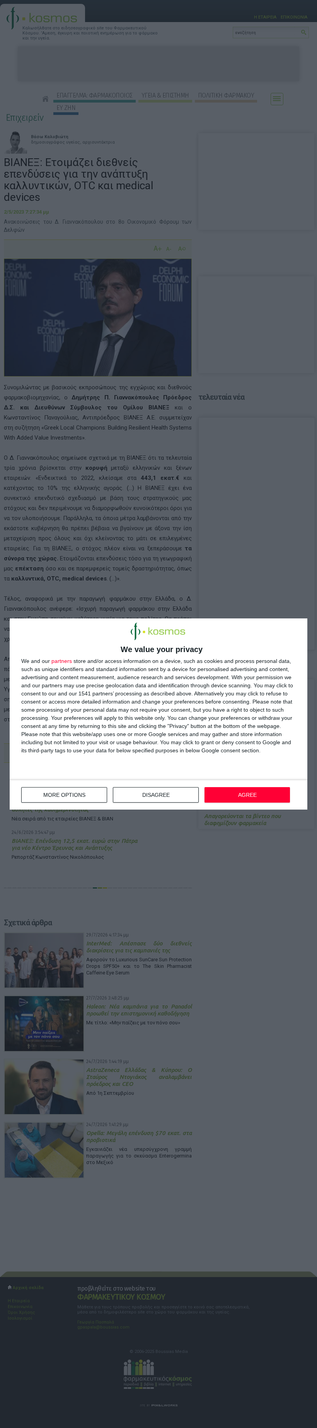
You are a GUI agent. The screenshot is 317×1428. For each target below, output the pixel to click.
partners (61, 661)
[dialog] (158, 714)
